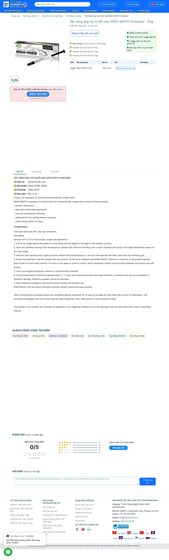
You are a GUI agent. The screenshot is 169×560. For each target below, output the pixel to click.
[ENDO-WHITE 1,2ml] (72, 68)
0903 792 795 (38, 94)
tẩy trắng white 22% (117, 336)
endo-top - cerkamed (58, 336)
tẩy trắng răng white (96, 336)
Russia (153, 538)
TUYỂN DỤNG (143, 11)
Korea (141, 538)
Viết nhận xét (118, 448)
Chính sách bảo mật (19, 515)
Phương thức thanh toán (21, 523)
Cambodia (128, 538)
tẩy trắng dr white (20, 336)
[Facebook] (77, 529)
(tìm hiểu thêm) (55, 89)
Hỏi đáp (54, 172)
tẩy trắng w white (137, 336)
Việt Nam (121, 533)
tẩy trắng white (38, 336)
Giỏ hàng (158, 4)
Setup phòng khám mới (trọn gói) (53, 520)
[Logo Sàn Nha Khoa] (15, 4)
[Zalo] (89, 529)
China (147, 533)
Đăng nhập (133, 4)
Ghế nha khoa (81, 516)
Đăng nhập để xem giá (85, 33)
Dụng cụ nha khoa (83, 508)
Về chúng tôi (48, 507)
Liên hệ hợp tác (50, 511)
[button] (13, 11)
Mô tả (20, 172)
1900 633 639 (108, 4)
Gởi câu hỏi (148, 481)
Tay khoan (80, 520)
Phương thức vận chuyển (21, 519)
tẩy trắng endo (78, 336)
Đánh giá (36, 172)
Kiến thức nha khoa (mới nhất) (54, 533)
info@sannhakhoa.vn (128, 517)
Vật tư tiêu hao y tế (84, 504)
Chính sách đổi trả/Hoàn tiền (21, 509)
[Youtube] (83, 529)
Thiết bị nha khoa (83, 512)
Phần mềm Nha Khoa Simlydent (52, 526)
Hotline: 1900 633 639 (20, 504)
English (134, 533)
